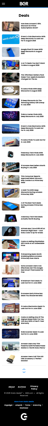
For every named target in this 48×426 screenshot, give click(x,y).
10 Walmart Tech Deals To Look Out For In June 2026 (31, 282)
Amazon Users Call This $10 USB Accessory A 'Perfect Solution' (32, 359)
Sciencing (37, 405)
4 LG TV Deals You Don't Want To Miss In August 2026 (33, 64)
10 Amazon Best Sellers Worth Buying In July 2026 (33, 167)
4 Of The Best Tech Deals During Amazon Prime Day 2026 (32, 205)
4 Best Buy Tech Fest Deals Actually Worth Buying (32, 218)
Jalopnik (18, 405)
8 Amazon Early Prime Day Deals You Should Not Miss (32, 295)
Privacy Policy (34, 387)
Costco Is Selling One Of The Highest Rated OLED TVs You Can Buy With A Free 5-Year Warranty (32, 320)
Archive (22, 387)
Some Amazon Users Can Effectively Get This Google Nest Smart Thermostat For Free (32, 269)
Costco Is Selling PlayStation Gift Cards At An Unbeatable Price (32, 243)
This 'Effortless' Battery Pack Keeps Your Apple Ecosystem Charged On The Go (33, 77)
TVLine (27, 405)
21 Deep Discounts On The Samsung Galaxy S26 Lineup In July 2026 (32, 103)
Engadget (8, 405)
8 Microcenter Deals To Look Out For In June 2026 (32, 333)
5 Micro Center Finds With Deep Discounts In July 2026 (32, 115)
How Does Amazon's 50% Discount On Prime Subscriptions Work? (31, 26)
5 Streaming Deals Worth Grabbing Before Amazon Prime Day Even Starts (31, 256)
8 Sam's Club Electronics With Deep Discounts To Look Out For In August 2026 (33, 39)
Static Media (16, 393)
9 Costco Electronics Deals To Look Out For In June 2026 (33, 307)
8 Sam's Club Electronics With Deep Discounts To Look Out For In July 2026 (33, 128)
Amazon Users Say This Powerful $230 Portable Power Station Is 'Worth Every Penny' (33, 346)
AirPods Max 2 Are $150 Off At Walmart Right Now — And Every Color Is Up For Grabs (33, 231)
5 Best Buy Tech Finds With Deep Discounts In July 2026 (32, 154)
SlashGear (24, 408)
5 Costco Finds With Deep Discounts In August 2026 (31, 90)
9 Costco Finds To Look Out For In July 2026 (33, 141)
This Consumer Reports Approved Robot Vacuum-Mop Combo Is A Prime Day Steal (32, 179)
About (11, 387)
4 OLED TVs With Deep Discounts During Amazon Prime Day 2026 (31, 192)
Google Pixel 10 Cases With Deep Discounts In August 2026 (32, 51)
